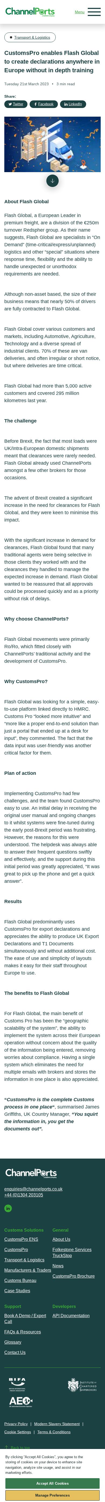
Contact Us (15, 1352)
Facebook (46, 104)
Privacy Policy (16, 1424)
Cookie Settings (17, 1432)
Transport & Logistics (32, 37)
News (58, 1266)
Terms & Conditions (54, 1432)
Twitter (18, 104)
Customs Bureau (20, 1280)
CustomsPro (16, 1249)
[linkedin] (8, 1208)
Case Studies (17, 1290)
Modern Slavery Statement (57, 1424)
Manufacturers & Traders (27, 1270)
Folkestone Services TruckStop (72, 1252)
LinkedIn (75, 104)
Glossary (12, 1342)
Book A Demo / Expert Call (25, 1318)
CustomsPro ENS (21, 1239)
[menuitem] (28, 1239)
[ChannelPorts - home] (30, 12)
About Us (61, 1239)
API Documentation (71, 1315)
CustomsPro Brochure (73, 1276)
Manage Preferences (52, 1495)
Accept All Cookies (52, 1483)
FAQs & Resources (22, 1332)
